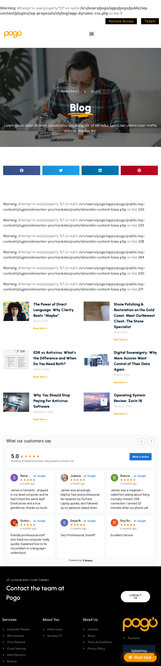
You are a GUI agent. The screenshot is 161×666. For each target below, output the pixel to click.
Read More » (40, 328)
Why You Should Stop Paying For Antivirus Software (51, 401)
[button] (91, 34)
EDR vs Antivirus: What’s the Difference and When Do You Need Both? (54, 358)
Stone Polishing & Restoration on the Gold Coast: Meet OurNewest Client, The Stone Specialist (134, 315)
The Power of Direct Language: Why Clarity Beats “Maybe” (53, 310)
